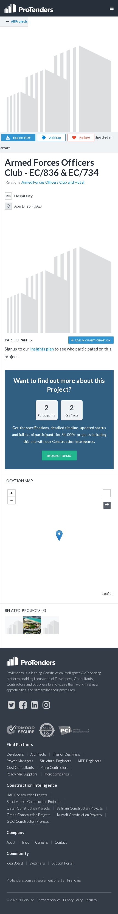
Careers (41, 842)
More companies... (58, 774)
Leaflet (107, 593)
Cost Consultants (20, 767)
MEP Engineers (89, 761)
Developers (15, 754)
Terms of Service (48, 900)
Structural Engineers (55, 761)
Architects (38, 754)
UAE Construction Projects (27, 795)
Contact (61, 842)
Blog (25, 842)
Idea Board (15, 863)
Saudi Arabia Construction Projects (33, 801)
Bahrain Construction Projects (80, 808)
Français (74, 880)
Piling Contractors (54, 767)
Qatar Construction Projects (28, 808)
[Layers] (106, 493)
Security (91, 900)
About (11, 842)
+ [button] (11, 493)
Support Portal (62, 863)
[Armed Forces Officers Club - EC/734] (14, 625)
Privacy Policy (73, 900)
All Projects (19, 21)
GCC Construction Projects (28, 821)
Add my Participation (92, 340)
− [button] (11, 500)
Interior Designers (66, 754)
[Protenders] (29, 6)
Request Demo (59, 455)
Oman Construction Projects (28, 815)
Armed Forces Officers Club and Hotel (52, 182)
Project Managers (20, 761)
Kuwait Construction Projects (79, 815)
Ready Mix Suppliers (22, 774)
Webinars (37, 863)
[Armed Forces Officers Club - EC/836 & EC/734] (50, 625)
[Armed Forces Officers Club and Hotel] (32, 625)
